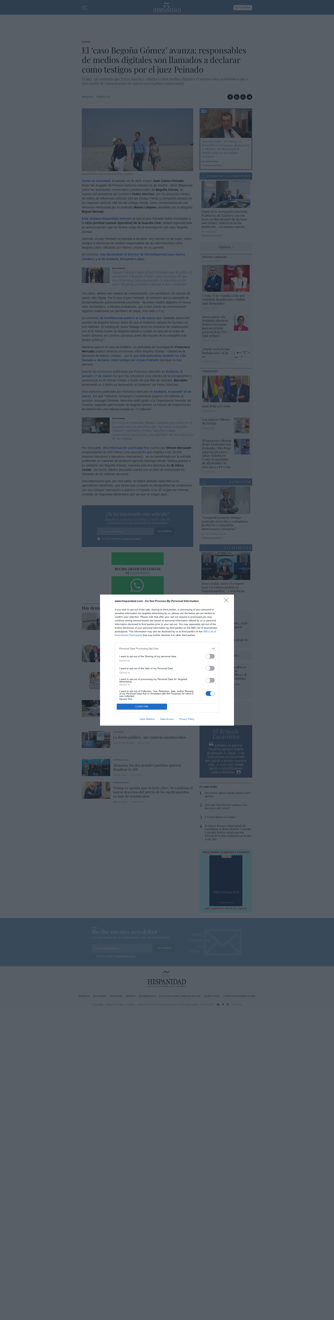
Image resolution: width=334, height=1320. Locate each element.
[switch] (210, 656)
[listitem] (167, 648)
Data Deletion (147, 719)
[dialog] (167, 660)
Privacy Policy (186, 719)
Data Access (167, 719)
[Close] (227, 601)
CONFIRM (142, 706)
